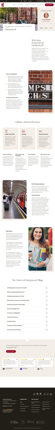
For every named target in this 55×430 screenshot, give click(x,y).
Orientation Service (35, 411)
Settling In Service (45, 404)
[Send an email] (34, 394)
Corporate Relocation (35, 405)
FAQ (21, 1)
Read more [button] (5, 365)
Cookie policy (23, 410)
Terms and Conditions (24, 406)
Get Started (49, 4)
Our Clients (33, 4)
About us (25, 1)
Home (6, 26)
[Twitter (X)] (4, 1)
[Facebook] (2, 1)
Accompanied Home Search (35, 402)
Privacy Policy (23, 408)
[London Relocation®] (6, 4)
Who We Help (20, 4)
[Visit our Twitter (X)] (44, 394)
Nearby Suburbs (29, 26)
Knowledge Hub (40, 4)
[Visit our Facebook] (48, 394)
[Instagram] (7, 1)
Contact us (30, 1)
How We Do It (27, 4)
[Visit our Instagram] (51, 394)
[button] (53, 363)
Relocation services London (46, 409)
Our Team (22, 404)
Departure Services (46, 406)
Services (14, 4)
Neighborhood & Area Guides (20, 26)
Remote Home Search (35, 407)
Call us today (11, 351)
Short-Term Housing (35, 409)
